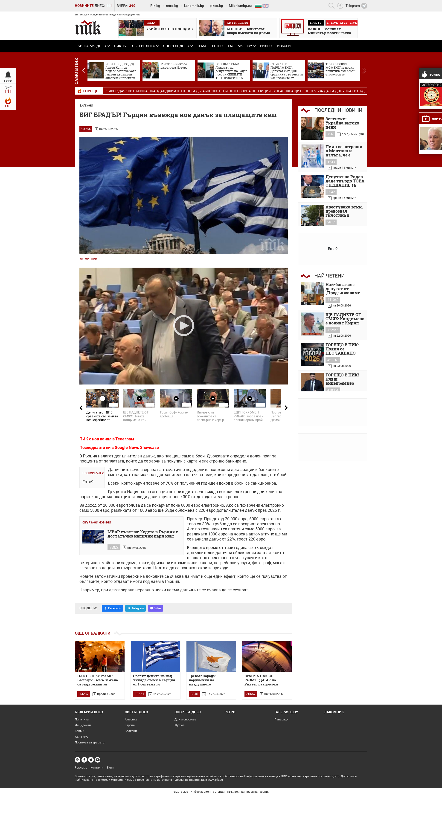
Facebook (114, 608)
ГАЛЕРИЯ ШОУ (240, 46)
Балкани (86, 105)
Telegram (138, 608)
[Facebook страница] (84, 760)
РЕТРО (217, 46)
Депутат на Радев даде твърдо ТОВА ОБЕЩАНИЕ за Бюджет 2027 (345, 181)
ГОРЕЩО (91, 91)
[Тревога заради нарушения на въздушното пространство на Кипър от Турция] (211, 656)
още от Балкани (92, 633)
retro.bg (172, 6)
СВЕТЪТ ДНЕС (143, 46)
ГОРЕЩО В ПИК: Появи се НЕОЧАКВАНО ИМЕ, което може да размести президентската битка (344, 349)
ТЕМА (201, 46)
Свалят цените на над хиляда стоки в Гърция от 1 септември (154, 680)
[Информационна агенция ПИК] (88, 27)
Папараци (281, 719)
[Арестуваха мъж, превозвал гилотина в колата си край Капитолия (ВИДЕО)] (312, 216)
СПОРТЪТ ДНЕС (176, 46)
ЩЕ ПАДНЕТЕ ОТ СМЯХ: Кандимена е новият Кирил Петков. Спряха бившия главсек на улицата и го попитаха (345, 318)
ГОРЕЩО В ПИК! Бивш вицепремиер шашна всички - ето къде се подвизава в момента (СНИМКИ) (343, 379)
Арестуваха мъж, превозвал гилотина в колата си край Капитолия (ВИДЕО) (344, 211)
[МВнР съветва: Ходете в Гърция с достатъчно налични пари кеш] (93, 536)
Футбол (179, 725)
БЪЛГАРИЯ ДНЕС (92, 46)
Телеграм (124, 438)
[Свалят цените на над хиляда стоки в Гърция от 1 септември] (155, 656)
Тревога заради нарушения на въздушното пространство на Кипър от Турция (210, 680)
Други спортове (185, 719)
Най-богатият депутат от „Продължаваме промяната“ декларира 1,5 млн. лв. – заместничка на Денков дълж (343, 288)
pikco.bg (216, 6)
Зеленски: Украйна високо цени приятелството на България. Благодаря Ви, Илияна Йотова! (345, 123)
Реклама (81, 767)
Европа (130, 725)
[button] (364, 70)
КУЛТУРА (81, 736)
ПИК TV (120, 46)
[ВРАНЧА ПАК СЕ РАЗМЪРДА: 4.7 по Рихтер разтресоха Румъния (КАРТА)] (267, 656)
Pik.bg (155, 6)
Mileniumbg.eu (240, 6)
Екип (110, 767)
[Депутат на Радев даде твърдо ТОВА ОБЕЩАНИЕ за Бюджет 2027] (312, 186)
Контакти (97, 767)
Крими (79, 731)
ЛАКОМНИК (334, 712)
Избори (284, 46)
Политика (82, 719)
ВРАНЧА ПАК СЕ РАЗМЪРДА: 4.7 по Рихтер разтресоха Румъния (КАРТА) (261, 680)
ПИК (94, 259)
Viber (157, 608)
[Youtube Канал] (97, 760)
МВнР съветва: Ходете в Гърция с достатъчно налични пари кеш (143, 534)
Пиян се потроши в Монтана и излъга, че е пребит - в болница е (344, 151)
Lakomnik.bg (194, 6)
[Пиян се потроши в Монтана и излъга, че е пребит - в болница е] (312, 156)
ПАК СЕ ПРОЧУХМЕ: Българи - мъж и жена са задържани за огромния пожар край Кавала (97, 680)
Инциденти (83, 725)
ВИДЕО (266, 46)
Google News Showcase (137, 447)
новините (84, 6)
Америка (131, 719)
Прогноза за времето (89, 742)
